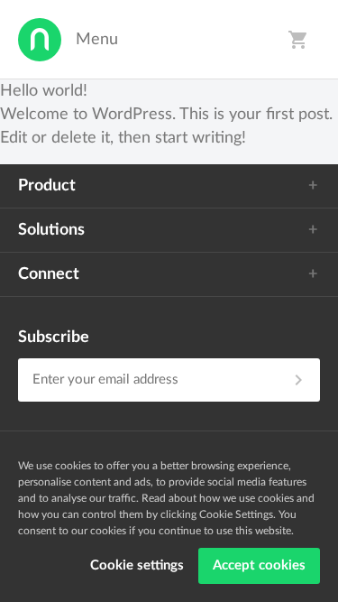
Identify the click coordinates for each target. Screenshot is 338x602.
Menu (97, 40)
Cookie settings (137, 565)
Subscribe (53, 337)
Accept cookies (259, 565)
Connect (48, 274)
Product (47, 186)
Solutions (51, 230)
